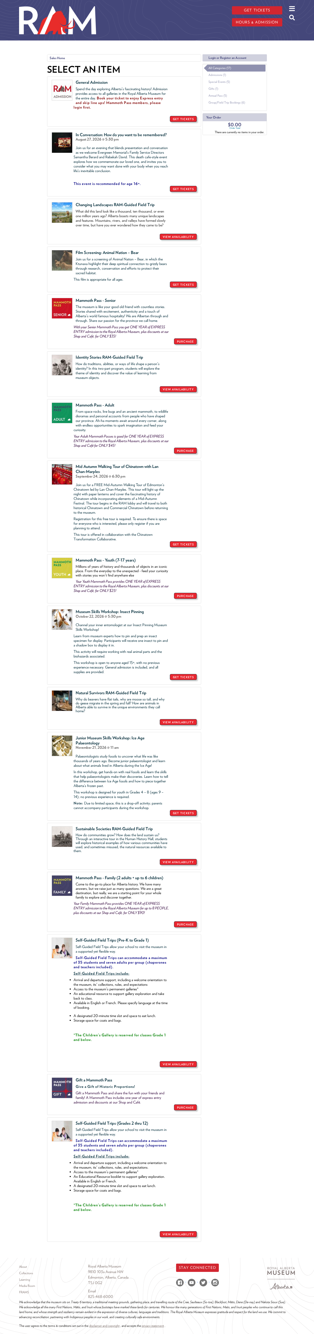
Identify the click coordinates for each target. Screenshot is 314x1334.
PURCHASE (185, 341)
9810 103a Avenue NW (105, 1272)
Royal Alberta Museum (104, 1266)
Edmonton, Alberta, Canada (108, 1277)
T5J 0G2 (95, 1283)
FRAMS (24, 1292)
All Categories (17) (219, 68)
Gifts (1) (213, 88)
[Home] (57, 3)
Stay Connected (197, 1267)
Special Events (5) (219, 82)
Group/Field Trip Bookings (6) (226, 102)
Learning (24, 1279)
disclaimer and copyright (104, 1326)
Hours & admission (257, 22)
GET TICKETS (183, 119)
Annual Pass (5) (217, 95)
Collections (26, 1273)
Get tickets (257, 10)
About (23, 1266)
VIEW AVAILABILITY (178, 237)
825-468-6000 (100, 1296)
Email (92, 1291)
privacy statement (153, 1326)
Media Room (27, 1286)
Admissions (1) (217, 75)
